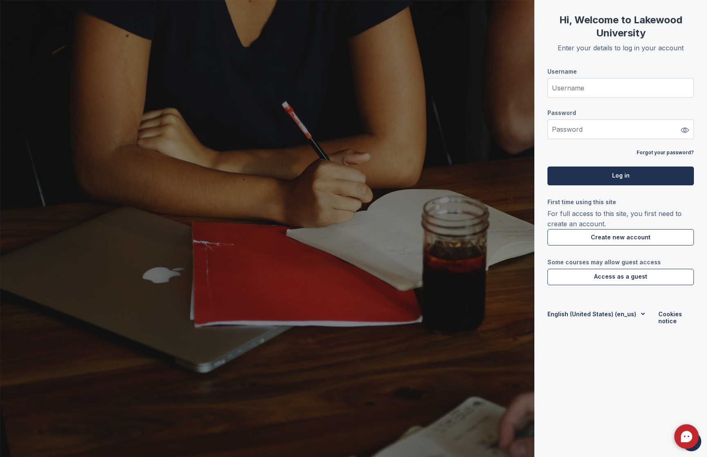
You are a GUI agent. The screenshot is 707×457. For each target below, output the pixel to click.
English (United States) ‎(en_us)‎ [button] (592, 314)
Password (561, 112)
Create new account (621, 237)
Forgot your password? (665, 152)
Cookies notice (670, 317)
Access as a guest (620, 276)
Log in (621, 175)
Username (562, 71)
